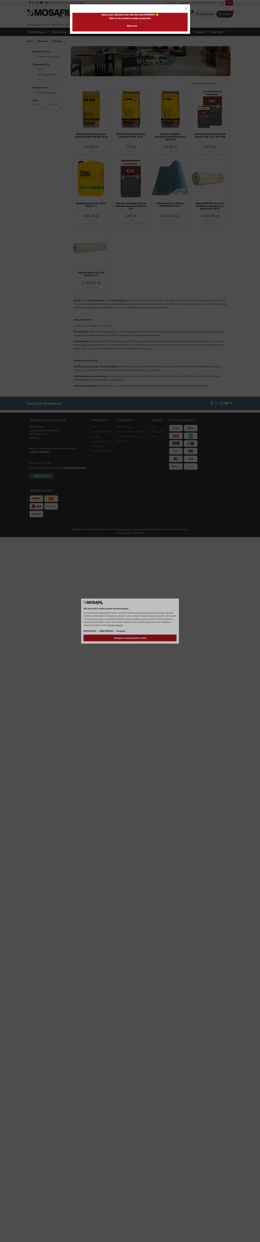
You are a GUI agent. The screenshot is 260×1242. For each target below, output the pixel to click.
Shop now (132, 25)
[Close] (186, 8)
